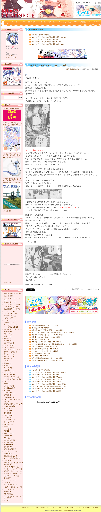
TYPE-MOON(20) (9, 420)
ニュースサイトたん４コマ (68, 22)
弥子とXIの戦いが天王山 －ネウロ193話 (45, 349)
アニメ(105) (8, 411)
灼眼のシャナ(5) (9, 372)
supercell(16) (8, 424)
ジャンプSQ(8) (9, 347)
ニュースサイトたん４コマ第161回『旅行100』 (47, 39)
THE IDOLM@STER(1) (11, 467)
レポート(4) (7, 336)
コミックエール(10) (10, 313)
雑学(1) (6, 361)
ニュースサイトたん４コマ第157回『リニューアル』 (49, 384)
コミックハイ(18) (9, 311)
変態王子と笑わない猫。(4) (13, 471)
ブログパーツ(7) (9, 334)
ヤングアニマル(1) (10, 320)
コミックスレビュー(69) (12, 304)
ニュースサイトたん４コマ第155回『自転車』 (47, 391)
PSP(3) (6, 381)
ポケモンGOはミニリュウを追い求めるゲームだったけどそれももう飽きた (12, 155)
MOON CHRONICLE (64, 510)
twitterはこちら (11, 57)
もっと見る (7, 211)
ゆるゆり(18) (8, 447)
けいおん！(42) (9, 386)
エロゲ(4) (7, 438)
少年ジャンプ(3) (9, 356)
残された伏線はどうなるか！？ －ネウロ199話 (47, 335)
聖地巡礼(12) (8, 435)
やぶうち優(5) (8, 341)
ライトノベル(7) (9, 422)
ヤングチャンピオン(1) (11, 377)
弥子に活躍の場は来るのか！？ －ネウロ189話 (47, 358)
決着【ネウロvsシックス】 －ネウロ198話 (46, 337)
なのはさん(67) (9, 322)
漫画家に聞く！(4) (10, 302)
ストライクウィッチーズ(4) (13, 469)
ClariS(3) (7, 482)
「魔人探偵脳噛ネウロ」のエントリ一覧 (45, 325)
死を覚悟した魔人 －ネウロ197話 (43, 339)
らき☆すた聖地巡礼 (84, 507)
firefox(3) (7, 370)
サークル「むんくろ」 (48, 22)
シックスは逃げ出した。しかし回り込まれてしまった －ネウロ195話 (54, 344)
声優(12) (6, 431)
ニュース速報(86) (9, 368)
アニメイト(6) (8, 417)
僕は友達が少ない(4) (10, 456)
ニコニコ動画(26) (9, 440)
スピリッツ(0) (8, 318)
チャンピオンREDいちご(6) (13, 329)
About (23, 22)
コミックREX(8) (9, 345)
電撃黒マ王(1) (8, 338)
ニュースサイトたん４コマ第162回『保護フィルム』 (49, 37)
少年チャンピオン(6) (10, 352)
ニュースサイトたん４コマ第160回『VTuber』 (47, 42)
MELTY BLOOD (94, 22)
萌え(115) (7, 390)
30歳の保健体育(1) (10, 406)
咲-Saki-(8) (7, 478)
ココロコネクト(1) (10, 480)
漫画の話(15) (8, 331)
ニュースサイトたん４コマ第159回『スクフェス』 (48, 44)
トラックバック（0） (91, 289)
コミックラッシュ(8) (10, 325)
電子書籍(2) (7, 413)
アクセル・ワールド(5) (11, 476)
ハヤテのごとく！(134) (11, 307)
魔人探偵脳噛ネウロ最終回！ (41, 328)
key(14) (6, 402)
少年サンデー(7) (9, 354)
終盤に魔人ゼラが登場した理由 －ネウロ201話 (47, 330)
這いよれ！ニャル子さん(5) (13, 473)
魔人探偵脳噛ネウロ (73, 69)
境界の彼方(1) (8, 494)
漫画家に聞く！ (33, 22)
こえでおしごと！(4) (10, 451)
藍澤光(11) (7, 395)
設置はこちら (8, 283)
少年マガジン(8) (9, 359)
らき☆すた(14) (9, 343)
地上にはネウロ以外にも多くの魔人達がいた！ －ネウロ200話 (53, 332)
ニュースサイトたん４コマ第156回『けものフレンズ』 (50, 389)
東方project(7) (8, 408)
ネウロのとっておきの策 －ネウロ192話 (45, 351)
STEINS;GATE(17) (10, 449)
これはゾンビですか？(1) (12, 399)
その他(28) (7, 365)
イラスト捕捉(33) (9, 374)
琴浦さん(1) (7, 491)
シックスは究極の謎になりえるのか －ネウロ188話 (49, 360)
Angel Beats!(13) (9, 388)
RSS (84, 24)
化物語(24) (7, 384)
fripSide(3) (7, 460)
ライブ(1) (7, 500)
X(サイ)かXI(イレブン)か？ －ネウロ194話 (45, 346)
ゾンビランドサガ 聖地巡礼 (41, 35)
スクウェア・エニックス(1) (13, 350)
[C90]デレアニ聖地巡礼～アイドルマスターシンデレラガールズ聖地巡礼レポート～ (12, 180)
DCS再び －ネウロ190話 (40, 356)
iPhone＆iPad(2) (9, 392)
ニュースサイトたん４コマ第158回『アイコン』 (48, 382)
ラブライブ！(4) (9, 489)
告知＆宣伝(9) (8, 363)
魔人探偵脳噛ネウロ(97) (12, 309)
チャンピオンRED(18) (11, 327)
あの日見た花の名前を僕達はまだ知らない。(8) (13, 463)
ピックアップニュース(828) (13, 379)
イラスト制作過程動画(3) (12, 458)
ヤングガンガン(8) (10, 316)
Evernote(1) (8, 454)
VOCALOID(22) (9, 415)
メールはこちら (11, 56)
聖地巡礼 (83, 22)
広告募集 (92, 24)
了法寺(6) (7, 426)
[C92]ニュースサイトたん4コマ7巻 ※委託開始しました (50, 386)
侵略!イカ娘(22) (9, 433)
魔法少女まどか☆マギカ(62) (13, 404)
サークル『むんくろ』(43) (12, 294)
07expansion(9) (9, 397)
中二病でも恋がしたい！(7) (13, 487)
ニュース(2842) (9, 296)
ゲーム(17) (7, 429)
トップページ (13, 22)
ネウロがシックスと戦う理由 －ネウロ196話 (46, 342)
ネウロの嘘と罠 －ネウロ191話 (42, 353)
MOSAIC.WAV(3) (9, 442)
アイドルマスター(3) (10, 485)
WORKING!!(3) (8, 444)
